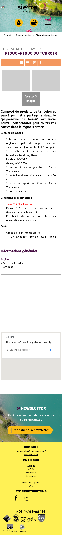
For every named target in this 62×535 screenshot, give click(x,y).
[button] (34, 22)
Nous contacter (31, 455)
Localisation (40, 64)
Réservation (34, 64)
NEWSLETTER (33, 409)
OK (49, 350)
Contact (31, 447)
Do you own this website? (18, 350)
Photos (21, 64)
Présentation (28, 64)
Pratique (31, 460)
